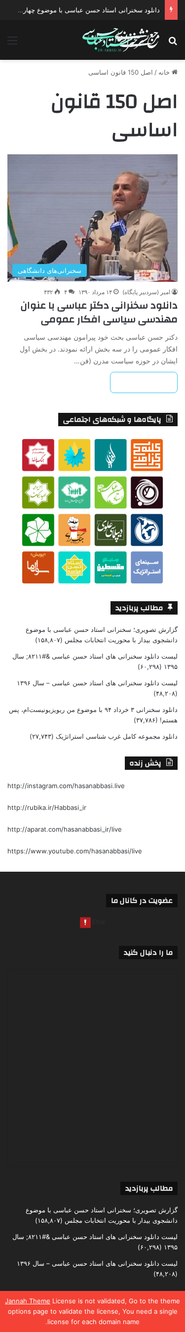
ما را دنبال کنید (148, 952)
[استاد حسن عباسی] (120, 40)
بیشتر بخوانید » (144, 382)
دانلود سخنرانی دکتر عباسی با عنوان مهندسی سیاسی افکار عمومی (99, 312)
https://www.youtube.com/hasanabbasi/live (74, 851)
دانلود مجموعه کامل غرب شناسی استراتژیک (117, 736)
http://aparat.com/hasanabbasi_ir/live (64, 829)
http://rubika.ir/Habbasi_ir (46, 807)
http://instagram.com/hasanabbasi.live (66, 786)
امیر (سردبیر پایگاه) (146, 292)
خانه (165, 72)
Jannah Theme (27, 1301)
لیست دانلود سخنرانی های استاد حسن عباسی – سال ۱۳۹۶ (97, 683)
